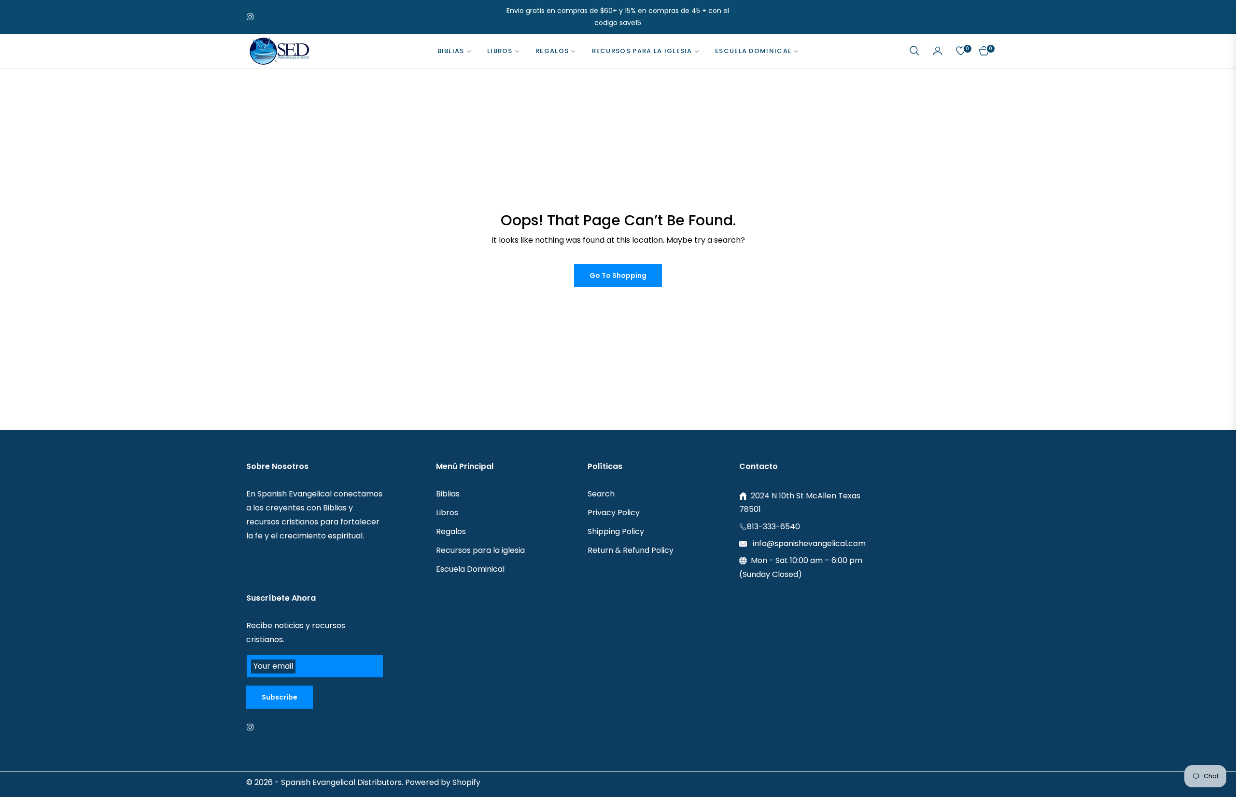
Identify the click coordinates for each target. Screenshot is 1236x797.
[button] (914, 51)
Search (601, 493)
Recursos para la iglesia (480, 550)
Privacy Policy (614, 512)
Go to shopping (618, 275)
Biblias (448, 493)
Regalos (451, 531)
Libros (447, 512)
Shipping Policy (616, 531)
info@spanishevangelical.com (808, 543)
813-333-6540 (773, 526)
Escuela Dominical (470, 569)
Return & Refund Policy (631, 550)
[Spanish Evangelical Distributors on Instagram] (252, 727)
